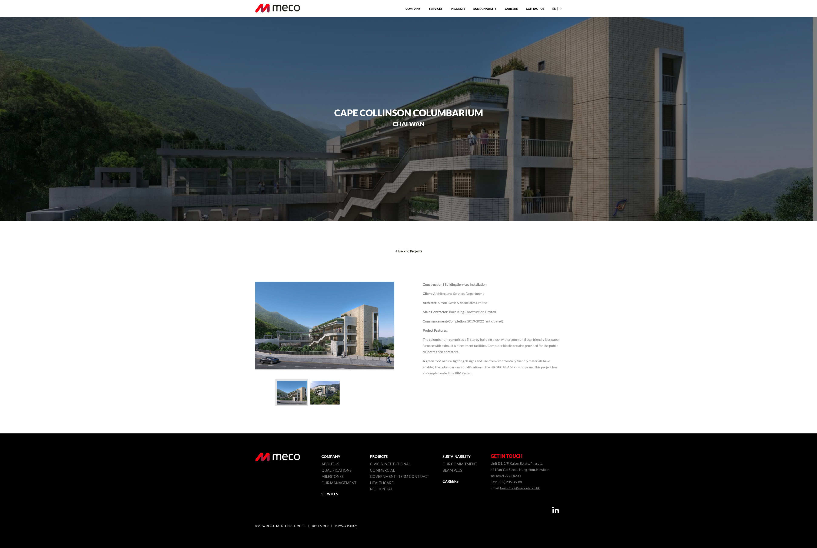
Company (413, 8)
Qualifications (336, 470)
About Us (330, 464)
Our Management (338, 483)
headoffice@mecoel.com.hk (520, 488)
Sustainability (485, 8)
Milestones (332, 476)
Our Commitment (460, 464)
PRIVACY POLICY (346, 526)
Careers (511, 8)
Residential (381, 489)
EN (554, 8)
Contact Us (535, 8)
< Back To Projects (408, 251)
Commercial (382, 470)
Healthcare (382, 483)
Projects (458, 8)
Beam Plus (452, 470)
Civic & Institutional (390, 464)
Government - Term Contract (399, 476)
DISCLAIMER (320, 526)
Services (436, 8)
